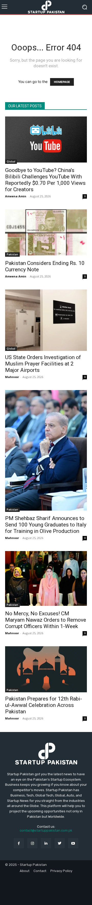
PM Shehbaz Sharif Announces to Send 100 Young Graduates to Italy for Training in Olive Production (45, 524)
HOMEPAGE (62, 82)
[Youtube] (73, 843)
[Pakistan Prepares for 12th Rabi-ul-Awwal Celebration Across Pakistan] (46, 669)
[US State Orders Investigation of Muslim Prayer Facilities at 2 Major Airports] (46, 320)
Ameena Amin (15, 196)
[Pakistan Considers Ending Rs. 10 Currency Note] (46, 233)
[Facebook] (19, 843)
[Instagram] (32, 843)
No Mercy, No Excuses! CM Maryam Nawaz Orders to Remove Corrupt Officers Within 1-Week (45, 619)
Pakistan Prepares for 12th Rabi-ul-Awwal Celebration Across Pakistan (43, 705)
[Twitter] (60, 843)
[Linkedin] (46, 843)
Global (11, 161)
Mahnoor (12, 377)
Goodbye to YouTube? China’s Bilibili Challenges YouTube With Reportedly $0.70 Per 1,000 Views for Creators (45, 179)
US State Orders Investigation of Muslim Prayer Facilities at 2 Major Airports (43, 363)
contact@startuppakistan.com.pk (46, 830)
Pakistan (12, 254)
